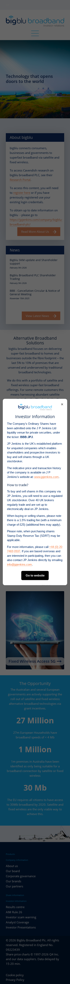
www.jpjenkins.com (46, 476)
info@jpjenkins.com (19, 564)
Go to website (35, 575)
